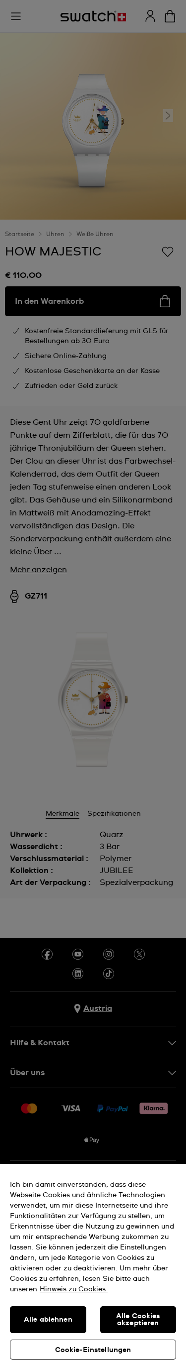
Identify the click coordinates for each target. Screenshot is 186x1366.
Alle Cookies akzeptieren (138, 1320)
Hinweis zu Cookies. (74, 1289)
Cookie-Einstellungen (93, 1350)
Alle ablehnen (48, 1319)
